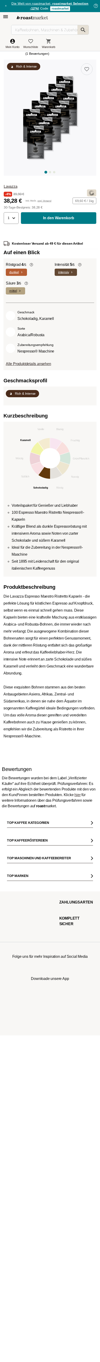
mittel (13, 291)
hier (77, 1021)
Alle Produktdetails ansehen (28, 364)
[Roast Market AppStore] (43, 1222)
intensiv (63, 272)
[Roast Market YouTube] (50, 1200)
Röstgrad (16, 265)
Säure (13, 283)
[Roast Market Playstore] (57, 1222)
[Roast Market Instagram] (21, 1200)
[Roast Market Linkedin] (78, 1200)
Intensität (65, 265)
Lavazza (10, 186)
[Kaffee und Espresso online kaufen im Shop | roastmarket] (32, 17)
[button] (11, 218)
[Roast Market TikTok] (36, 1200)
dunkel (14, 272)
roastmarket (60, 8)
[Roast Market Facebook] (64, 1200)
